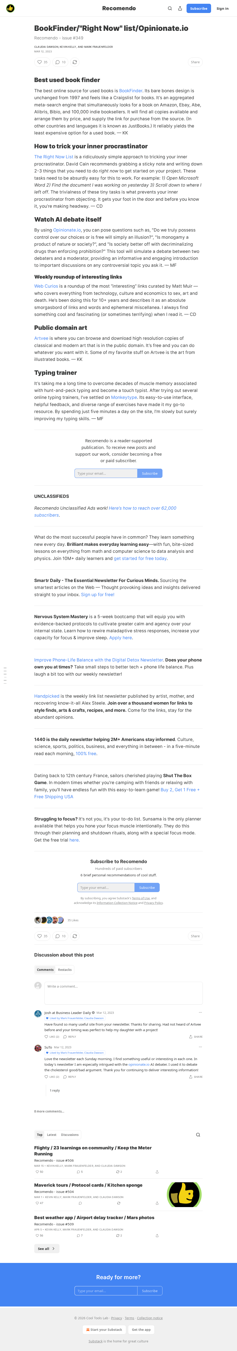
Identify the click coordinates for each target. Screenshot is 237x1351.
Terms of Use (141, 898)
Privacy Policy (153, 903)
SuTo (48, 1047)
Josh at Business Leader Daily (67, 1012)
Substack (96, 1341)
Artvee (41, 338)
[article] (118, 1159)
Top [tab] (39, 1135)
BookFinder (130, 90)
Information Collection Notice (117, 903)
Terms (129, 1318)
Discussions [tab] (69, 1135)
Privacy (116, 1318)
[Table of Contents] (5, 675)
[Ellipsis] (200, 1012)
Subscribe (198, 8)
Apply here (120, 637)
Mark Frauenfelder (98, 46)
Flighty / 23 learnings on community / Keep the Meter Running (93, 1151)
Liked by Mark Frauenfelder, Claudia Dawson (77, 1018)
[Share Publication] (180, 8)
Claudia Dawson (46, 46)
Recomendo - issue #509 (54, 1224)
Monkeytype (124, 397)
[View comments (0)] (80, 1203)
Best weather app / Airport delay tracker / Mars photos (94, 1217)
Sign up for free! (97, 594)
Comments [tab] (45, 970)
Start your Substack (106, 1329)
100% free (86, 753)
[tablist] (54, 969)
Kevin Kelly (68, 46)
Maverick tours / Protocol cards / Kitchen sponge (88, 1185)
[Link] (27, 80)
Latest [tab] (51, 1135)
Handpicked (46, 696)
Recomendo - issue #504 (54, 1191)
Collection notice (150, 1318)
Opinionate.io (67, 230)
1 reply (55, 1090)
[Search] (170, 8)
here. (74, 840)
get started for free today (140, 558)
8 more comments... (49, 1111)
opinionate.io (139, 1064)
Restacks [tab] (65, 970)
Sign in (223, 8)
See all (43, 1248)
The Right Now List (53, 156)
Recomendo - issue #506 (54, 1160)
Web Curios (46, 286)
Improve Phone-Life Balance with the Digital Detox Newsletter (98, 660)
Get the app (141, 1329)
